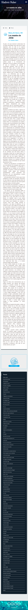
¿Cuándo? (5, 427)
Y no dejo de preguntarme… (8, 478)
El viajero (4, 434)
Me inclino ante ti (6, 404)
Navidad (4, 533)
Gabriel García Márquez (7, 497)
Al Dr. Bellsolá (5, 541)
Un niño (4, 493)
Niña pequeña (5, 381)
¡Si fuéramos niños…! (7, 550)
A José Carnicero (6, 495)
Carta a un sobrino (6, 554)
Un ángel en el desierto (7, 459)
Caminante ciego (6, 461)
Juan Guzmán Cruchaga (7, 499)
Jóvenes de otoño (6, 398)
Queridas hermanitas (7, 573)
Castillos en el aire (6, 383)
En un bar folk (5, 512)
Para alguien (5, 425)
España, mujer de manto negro (8, 457)
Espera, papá (5, 377)
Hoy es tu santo (6, 524)
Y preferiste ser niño (6, 417)
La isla (4, 432)
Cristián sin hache (6, 423)
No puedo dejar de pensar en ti (8, 438)
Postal (4, 543)
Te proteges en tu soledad (7, 556)
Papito (4, 590)
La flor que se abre (6, 415)
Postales (4, 501)
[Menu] (26, 2)
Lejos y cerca (5, 474)
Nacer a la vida (5, 387)
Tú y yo (4, 406)
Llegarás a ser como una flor (8, 537)
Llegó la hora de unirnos (7, 472)
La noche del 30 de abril (7, 516)
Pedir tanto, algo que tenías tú (8, 413)
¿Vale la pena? (5, 552)
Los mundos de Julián (7, 569)
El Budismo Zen (6, 518)
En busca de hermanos (7, 442)
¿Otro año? (5, 440)
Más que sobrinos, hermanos (8, 444)
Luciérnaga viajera (6, 562)
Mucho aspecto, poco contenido (9, 453)
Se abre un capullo (6, 402)
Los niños (5, 510)
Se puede (4, 531)
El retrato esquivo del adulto (8, 476)
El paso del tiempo (6, 577)
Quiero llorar (5, 503)
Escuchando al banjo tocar (8, 514)
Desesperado (5, 579)
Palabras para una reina (7, 446)
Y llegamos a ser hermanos (8, 396)
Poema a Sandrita (6, 581)
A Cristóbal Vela (6, 539)
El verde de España (6, 560)
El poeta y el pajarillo (7, 385)
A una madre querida (7, 575)
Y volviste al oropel (6, 484)
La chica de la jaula (6, 455)
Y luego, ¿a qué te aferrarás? (8, 463)
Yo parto (4, 394)
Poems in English (14, 365)
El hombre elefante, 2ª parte (8, 588)
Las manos (5, 465)
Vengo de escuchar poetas (7, 482)
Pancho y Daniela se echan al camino (9, 571)
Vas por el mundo (6, 558)
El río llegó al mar (6, 400)
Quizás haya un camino (7, 421)
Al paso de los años (6, 379)
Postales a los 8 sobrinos (7, 529)
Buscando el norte (6, 548)
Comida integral (6, 522)
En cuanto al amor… (6, 491)
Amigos (4, 419)
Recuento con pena (6, 436)
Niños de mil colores (6, 520)
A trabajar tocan (6, 535)
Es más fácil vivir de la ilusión (8, 480)
